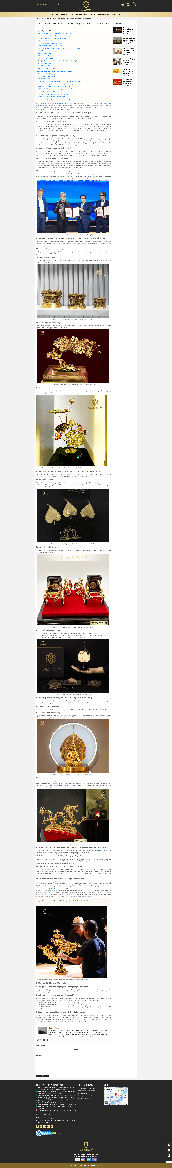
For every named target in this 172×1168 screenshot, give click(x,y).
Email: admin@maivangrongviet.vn (48, 1118)
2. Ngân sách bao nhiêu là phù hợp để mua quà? (52, 96)
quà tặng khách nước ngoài (63, 103)
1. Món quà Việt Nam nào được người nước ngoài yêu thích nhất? (57, 94)
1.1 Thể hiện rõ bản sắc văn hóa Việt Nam (50, 36)
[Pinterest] (41, 1040)
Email (76, 1049)
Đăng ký (127, 5)
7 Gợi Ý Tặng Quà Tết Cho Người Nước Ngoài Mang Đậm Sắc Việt (68, 901)
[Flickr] (44, 1040)
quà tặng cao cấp (99, 850)
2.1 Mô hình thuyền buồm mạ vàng (48, 51)
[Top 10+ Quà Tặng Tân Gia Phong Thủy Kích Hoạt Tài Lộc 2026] (117, 61)
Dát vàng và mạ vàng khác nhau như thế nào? (128, 29)
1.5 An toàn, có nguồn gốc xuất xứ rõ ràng (50, 45)
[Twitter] (38, 1040)
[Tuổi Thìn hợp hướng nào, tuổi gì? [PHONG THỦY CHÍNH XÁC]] (117, 71)
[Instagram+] (41, 1126)
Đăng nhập (128, 3)
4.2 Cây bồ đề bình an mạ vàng (47, 76)
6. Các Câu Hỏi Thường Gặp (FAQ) (46, 91)
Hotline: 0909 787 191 (44, 1115)
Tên (37, 1049)
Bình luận (39, 1056)
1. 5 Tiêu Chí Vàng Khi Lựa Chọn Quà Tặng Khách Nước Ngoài (54, 33)
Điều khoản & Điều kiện (85, 1098)
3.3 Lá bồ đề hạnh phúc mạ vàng (47, 68)
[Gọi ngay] (169, 1145)
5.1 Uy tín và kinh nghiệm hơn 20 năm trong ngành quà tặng (55, 84)
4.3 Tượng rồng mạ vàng (45, 78)
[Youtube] (44, 1126)
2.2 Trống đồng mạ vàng (45, 53)
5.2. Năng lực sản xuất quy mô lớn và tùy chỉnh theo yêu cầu (55, 86)
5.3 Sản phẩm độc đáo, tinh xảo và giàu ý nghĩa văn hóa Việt (55, 89)
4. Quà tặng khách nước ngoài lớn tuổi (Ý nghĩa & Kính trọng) (54, 71)
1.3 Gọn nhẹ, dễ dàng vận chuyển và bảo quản (51, 41)
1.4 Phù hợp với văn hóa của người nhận (49, 43)
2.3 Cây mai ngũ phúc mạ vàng (47, 56)
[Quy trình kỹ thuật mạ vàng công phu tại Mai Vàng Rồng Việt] (117, 40)
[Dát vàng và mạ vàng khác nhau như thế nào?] (117, 30)
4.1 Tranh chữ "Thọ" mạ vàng (46, 74)
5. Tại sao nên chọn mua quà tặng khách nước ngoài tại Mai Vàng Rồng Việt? (59, 81)
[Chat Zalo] (169, 1155)
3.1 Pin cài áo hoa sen (44, 63)
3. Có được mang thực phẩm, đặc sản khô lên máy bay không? (56, 99)
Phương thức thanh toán (85, 1096)
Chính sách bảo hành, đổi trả (86, 1091)
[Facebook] (37, 1126)
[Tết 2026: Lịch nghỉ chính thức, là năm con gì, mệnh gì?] (117, 82)
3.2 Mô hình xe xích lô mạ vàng (47, 66)
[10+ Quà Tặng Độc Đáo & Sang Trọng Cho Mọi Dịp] (117, 51)
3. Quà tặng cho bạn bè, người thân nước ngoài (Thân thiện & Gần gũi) (57, 61)
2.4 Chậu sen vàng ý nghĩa (45, 58)
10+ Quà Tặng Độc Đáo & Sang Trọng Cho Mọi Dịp (129, 50)
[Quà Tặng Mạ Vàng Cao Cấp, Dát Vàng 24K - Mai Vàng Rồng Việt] (86, 6)
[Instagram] (47, 1040)
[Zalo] (48, 1126)
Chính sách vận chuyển (85, 1093)
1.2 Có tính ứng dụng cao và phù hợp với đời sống (52, 38)
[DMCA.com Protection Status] (57, 1133)
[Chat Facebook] (169, 1150)
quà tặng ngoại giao (50, 888)
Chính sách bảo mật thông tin (86, 1088)
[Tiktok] (52, 1126)
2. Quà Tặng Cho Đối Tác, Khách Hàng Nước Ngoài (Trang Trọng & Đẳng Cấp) (59, 48)
